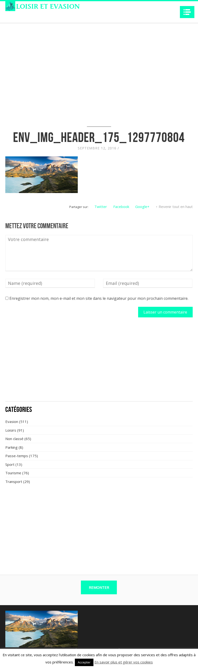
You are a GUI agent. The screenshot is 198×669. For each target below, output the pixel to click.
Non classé (14, 438)
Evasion (11, 421)
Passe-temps (16, 455)
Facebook (121, 206)
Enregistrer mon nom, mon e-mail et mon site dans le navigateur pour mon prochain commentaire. (98, 298)
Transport (13, 481)
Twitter (100, 206)
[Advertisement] (99, 362)
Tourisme (13, 472)
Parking (11, 447)
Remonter (99, 587)
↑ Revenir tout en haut (174, 206)
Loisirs (10, 430)
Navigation (187, 12)
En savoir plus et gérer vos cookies (123, 662)
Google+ (142, 206)
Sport (9, 464)
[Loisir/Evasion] (44, 6)
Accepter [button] (84, 662)
